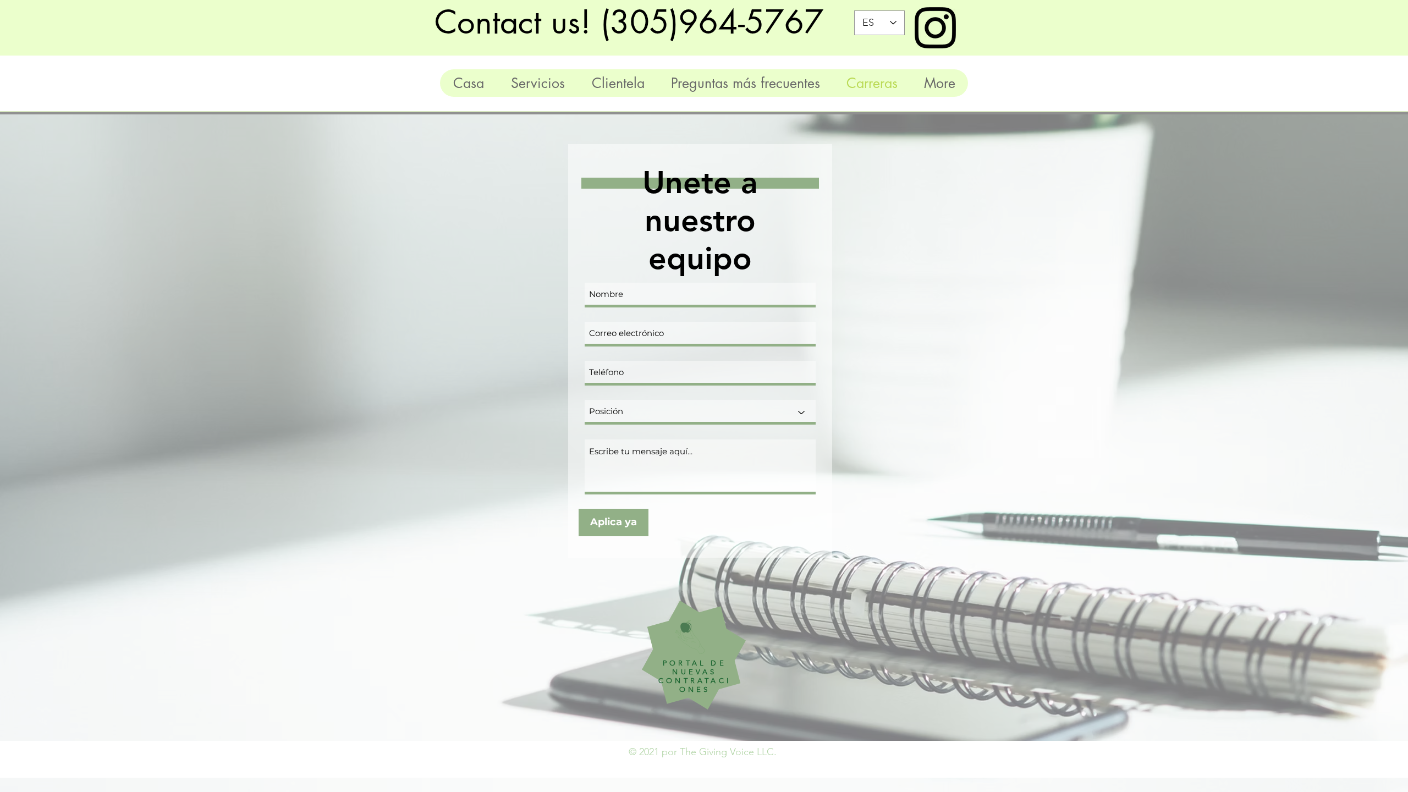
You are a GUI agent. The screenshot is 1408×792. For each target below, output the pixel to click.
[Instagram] (935, 28)
